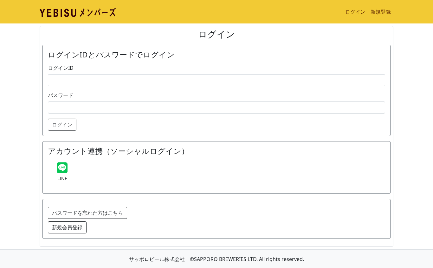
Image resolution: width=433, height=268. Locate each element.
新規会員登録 (67, 227)
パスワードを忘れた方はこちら (87, 212)
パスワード (60, 95)
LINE (62, 178)
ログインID (61, 67)
